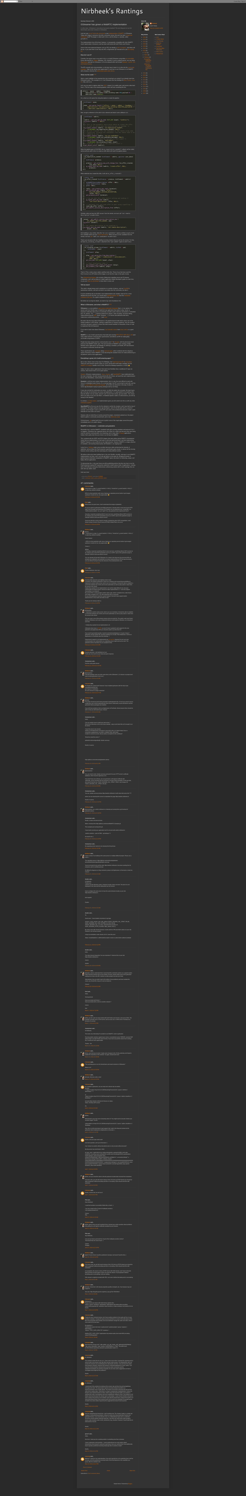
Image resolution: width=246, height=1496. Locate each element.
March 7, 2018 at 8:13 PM (91, 1023)
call (91, 236)
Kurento (108, 374)
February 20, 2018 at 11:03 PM (93, 839)
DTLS (128, 335)
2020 (144, 46)
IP (112, 342)
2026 (144, 37)
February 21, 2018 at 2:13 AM (92, 874)
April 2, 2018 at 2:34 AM (91, 1108)
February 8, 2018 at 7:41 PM (92, 572)
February (146, 57)
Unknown (87, 486)
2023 (144, 44)
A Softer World (160, 39)
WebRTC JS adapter (86, 365)
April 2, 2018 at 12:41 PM (91, 1132)
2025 (144, 39)
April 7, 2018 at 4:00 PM (91, 1185)
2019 (144, 48)
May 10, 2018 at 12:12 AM (92, 1428)
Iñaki (86, 502)
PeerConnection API (118, 362)
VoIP (95, 315)
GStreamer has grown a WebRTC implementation (148, 66)
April (145, 52)
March (146, 55)
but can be (111, 639)
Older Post (132, 1470)
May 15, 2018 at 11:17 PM (91, 1464)
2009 (144, 88)
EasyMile (126, 288)
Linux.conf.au (124, 329)
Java (133, 80)
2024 (144, 41)
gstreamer (100, 478)
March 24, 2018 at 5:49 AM (92, 1057)
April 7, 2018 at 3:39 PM (91, 1169)
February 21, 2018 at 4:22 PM (92, 944)
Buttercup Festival (158, 43)
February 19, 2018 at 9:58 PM (92, 786)
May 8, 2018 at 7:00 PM (91, 1350)
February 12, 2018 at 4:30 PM (92, 678)
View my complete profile (156, 28)
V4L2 (105, 85)
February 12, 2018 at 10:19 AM (93, 665)
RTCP (121, 335)
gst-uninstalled (130, 58)
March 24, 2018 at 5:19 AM (92, 1045)
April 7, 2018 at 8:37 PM (91, 1194)
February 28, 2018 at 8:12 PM (92, 986)
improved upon (108, 351)
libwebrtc (83, 374)
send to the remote (103, 234)
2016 (144, 73)
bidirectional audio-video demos (105, 71)
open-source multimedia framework (108, 308)
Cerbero (95, 60)
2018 (144, 50)
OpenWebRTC (117, 374)
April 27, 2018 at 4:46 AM (91, 1228)
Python (129, 80)
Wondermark (159, 53)
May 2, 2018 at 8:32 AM (91, 1279)
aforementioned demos (89, 277)
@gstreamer (84, 62)
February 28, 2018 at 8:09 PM (92, 965)
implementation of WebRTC (116, 33)
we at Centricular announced (97, 33)
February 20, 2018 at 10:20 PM (93, 802)
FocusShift (159, 46)
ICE (131, 335)
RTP (117, 335)
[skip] (95, 74)
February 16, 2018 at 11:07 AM (93, 692)
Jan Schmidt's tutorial (111, 329)
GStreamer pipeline (86, 402)
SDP (124, 335)
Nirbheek (87, 529)
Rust (125, 80)
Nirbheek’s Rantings (112, 11)
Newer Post (84, 1470)
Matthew (90, 447)
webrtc (105, 478)
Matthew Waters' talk (113, 295)
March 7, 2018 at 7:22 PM (91, 1010)
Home (108, 1470)
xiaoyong (87, 1355)
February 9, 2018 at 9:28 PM (92, 603)
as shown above (91, 401)
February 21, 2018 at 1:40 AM (92, 848)
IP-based (121, 433)
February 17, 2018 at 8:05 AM (92, 712)
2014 (144, 77)
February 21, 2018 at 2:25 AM (92, 907)
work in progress (121, 47)
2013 (144, 79)
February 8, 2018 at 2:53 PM (92, 563)
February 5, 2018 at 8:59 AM (92, 497)
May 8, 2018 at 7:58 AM (91, 1337)
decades (117, 342)
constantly (98, 351)
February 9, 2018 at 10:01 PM (92, 645)
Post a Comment (87, 1467)
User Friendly (159, 41)
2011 (144, 84)
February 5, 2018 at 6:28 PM (92, 524)
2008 (144, 91)
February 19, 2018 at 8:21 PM (92, 763)
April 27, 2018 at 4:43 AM (91, 1217)
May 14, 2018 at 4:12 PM (91, 1451)
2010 (144, 86)
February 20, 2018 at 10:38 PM (93, 813)
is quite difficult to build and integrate (95, 385)
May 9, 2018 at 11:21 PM (91, 1406)
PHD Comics (159, 51)
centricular (87, 478)
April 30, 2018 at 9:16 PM (91, 1257)
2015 (144, 75)
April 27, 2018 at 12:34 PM (92, 1247)
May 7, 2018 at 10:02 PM (91, 1310)
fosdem (92, 478)
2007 (144, 93)
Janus (103, 374)
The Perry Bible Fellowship (160, 49)
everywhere (128, 362)
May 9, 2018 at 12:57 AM (91, 1375)
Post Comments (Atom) (94, 1473)
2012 (144, 82)
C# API (99, 628)
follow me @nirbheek (93, 281)
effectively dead (115, 417)
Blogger (130, 1483)
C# (81, 82)
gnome (96, 478)
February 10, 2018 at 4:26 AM (92, 656)
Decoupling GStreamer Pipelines (147, 60)
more (105, 317)
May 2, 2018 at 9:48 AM (91, 1294)
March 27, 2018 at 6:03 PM (92, 1079)
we (90, 420)
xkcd (157, 37)
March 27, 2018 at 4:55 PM (92, 1069)
